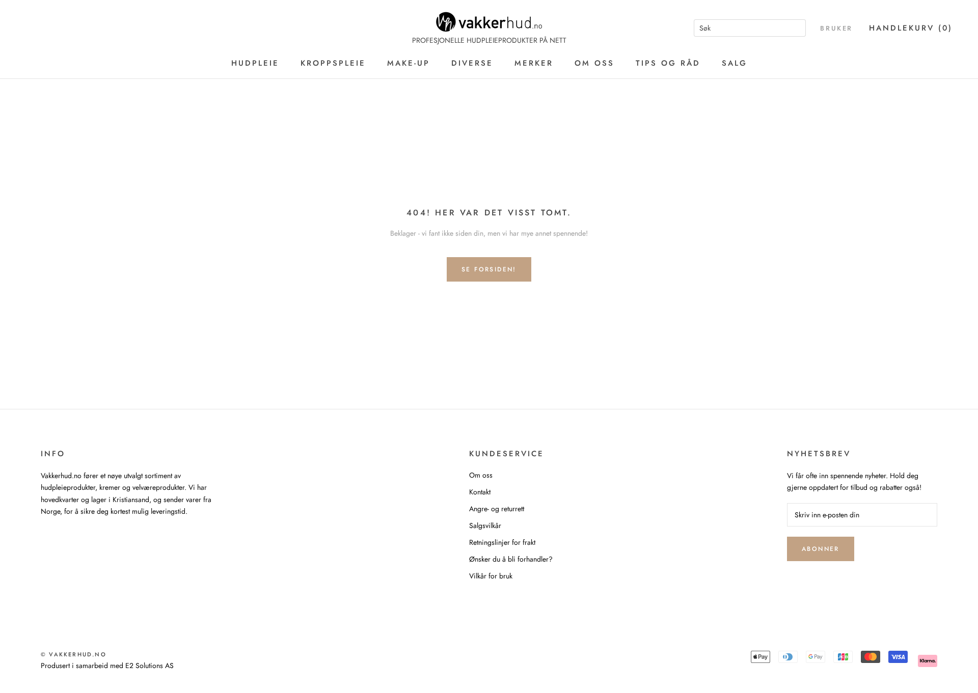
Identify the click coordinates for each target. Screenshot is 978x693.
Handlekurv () (911, 28)
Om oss (594, 63)
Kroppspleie (333, 63)
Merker (533, 63)
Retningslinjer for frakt (502, 542)
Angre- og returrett (496, 509)
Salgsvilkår (485, 525)
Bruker (836, 28)
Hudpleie (255, 63)
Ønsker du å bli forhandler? (511, 559)
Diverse (472, 63)
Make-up (408, 63)
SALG (734, 63)
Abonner (820, 548)
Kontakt (480, 492)
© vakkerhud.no (73, 654)
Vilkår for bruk (490, 576)
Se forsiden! (489, 269)
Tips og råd (668, 63)
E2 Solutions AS (149, 665)
